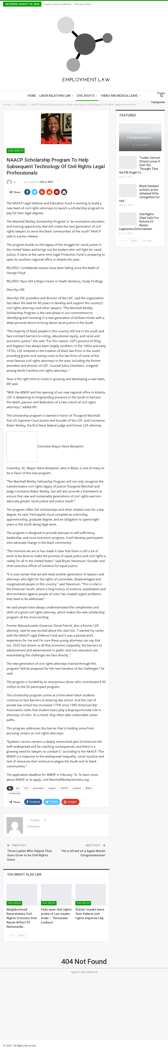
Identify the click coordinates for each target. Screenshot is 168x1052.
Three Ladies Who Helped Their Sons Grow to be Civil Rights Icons (29, 855)
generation (38, 788)
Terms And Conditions (58, 4)
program (77, 788)
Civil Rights (86, 95)
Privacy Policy (83, 4)
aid (17, 788)
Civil (26, 788)
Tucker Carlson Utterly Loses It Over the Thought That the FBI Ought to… (139, 165)
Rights (89, 788)
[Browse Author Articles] (134, 145)
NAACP (64, 788)
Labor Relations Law (54, 95)
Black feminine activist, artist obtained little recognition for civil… (139, 193)
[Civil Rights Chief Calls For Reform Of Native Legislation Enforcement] (128, 218)
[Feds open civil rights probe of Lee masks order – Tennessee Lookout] (56, 894)
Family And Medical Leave (119, 95)
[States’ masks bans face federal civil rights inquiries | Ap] (90, 894)
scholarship (14, 793)
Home (32, 95)
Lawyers (52, 788)
